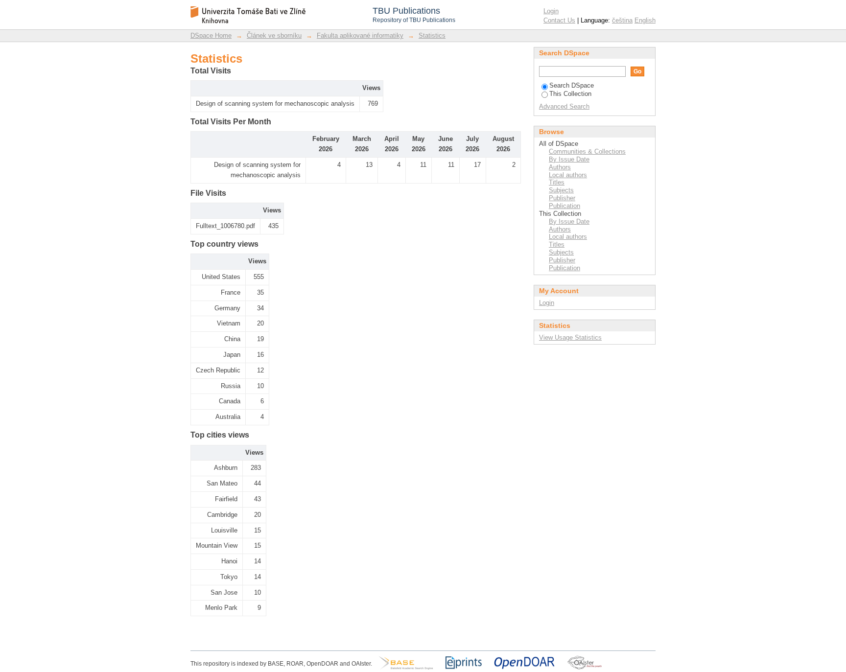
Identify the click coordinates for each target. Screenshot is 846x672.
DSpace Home (211, 35)
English (645, 20)
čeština (622, 20)
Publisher (562, 198)
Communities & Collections (587, 151)
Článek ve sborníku (274, 35)
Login (551, 11)
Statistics (432, 35)
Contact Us (559, 20)
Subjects (561, 190)
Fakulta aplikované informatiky (360, 35)
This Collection (570, 93)
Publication (564, 205)
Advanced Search (564, 106)
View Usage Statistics (570, 337)
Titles (556, 182)
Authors (560, 167)
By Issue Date (569, 159)
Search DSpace (571, 85)
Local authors (568, 175)
